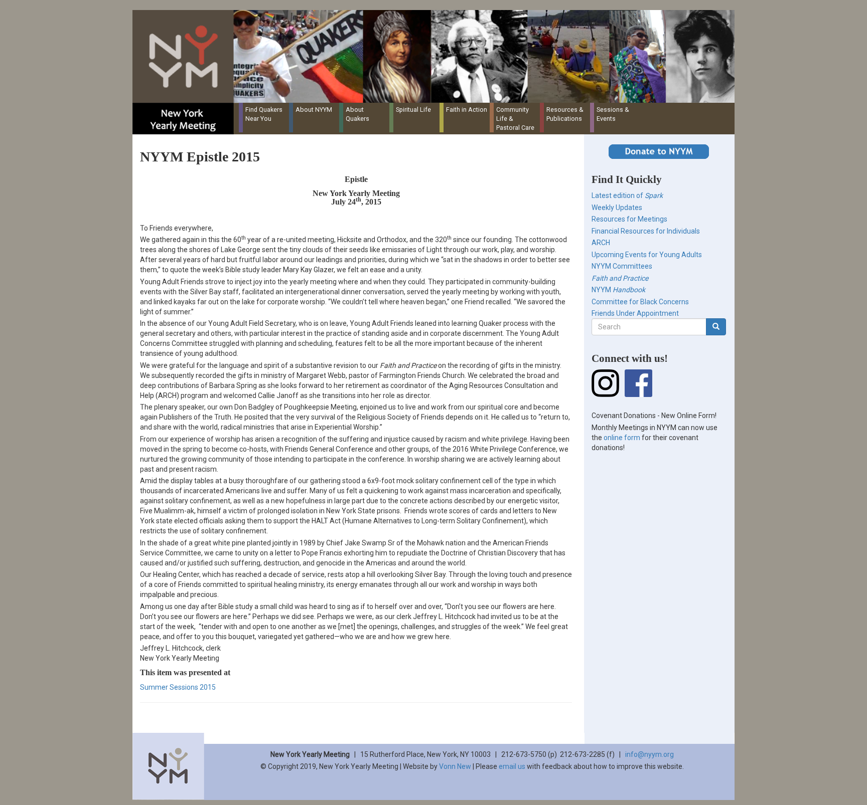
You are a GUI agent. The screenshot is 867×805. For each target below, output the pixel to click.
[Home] (437, 56)
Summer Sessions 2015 (178, 687)
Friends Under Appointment (635, 313)
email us (512, 766)
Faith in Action (466, 109)
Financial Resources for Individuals (646, 231)
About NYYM (314, 109)
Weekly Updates (617, 208)
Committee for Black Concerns (640, 302)
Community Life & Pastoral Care (515, 118)
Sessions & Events (613, 114)
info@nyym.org (649, 754)
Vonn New (455, 766)
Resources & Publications (565, 114)
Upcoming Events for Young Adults (647, 255)
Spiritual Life (413, 109)
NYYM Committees (622, 266)
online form (622, 438)
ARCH (601, 243)
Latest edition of (627, 195)
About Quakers (357, 114)
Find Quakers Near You (263, 114)
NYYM (618, 290)
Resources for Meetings (629, 219)
